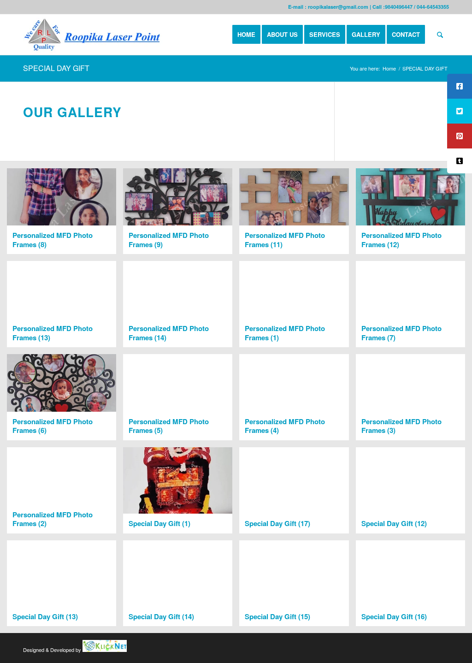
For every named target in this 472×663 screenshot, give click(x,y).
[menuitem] (246, 34)
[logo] (94, 34)
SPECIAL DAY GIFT (56, 68)
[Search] (440, 34)
